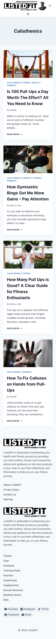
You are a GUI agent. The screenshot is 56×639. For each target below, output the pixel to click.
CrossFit (27, 178)
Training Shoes (12, 570)
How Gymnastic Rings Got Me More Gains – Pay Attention (28, 192)
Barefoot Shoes (12, 594)
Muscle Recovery (13, 590)
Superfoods (10, 580)
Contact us (9, 494)
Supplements (11, 585)
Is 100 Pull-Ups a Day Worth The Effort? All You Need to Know (27, 97)
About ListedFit (12, 484)
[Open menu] (50, 5)
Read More (14, 134)
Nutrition (8, 575)
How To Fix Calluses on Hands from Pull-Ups (27, 384)
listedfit (13, 110)
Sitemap (8, 499)
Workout (12, 85)
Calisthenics (14, 83)
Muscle (36, 83)
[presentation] (28, 64)
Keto (6, 599)
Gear (6, 560)
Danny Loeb (15, 205)
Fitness (26, 83)
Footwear (8, 565)
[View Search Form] (28, 14)
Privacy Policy (11, 489)
